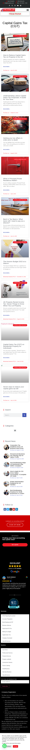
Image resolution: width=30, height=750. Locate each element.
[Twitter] (8, 509)
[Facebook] (5, 509)
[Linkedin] (16, 509)
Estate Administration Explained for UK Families (17, 483)
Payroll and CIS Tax (7, 628)
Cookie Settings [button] (7, 746)
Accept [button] (15, 746)
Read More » (6, 66)
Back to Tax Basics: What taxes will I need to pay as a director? (13, 221)
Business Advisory (6, 625)
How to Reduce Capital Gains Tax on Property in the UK (14, 56)
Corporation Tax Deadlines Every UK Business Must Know (16, 446)
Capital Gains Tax (6, 634)
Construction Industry (7, 662)
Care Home (5, 649)
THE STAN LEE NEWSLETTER (9, 679)
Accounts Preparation (7, 619)
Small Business (6, 668)
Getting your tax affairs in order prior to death (12, 139)
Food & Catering (6, 665)
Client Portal (15, 14)
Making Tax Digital (6, 631)
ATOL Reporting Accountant (8, 615)
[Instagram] (11, 509)
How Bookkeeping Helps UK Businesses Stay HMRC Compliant (18, 464)
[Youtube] (13, 509)
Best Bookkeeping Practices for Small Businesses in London (17, 492)
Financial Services (6, 656)
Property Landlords (6, 659)
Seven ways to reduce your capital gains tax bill (13, 387)
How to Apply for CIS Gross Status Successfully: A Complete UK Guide (18, 474)
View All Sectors (6, 675)
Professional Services (7, 652)
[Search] (24, 415)
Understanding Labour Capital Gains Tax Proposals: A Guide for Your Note (14, 97)
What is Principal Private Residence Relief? (12, 179)
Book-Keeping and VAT (7, 622)
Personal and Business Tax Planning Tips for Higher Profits (17, 455)
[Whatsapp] (4, 746)
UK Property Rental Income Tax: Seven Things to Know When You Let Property (13, 304)
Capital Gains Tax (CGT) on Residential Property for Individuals (13, 346)
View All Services (6, 641)
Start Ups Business (6, 671)
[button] (27, 10)
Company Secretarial (7, 638)
